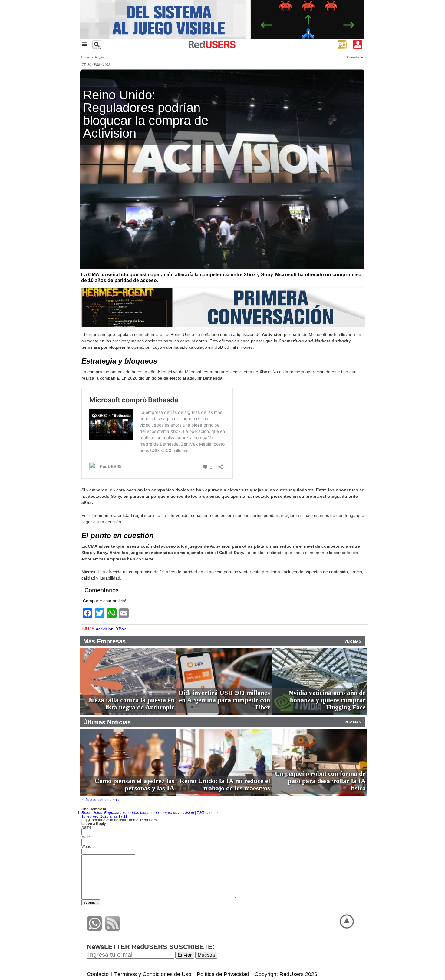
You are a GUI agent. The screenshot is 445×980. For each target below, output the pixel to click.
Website (88, 847)
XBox (121, 628)
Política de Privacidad (223, 974)
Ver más (352, 641)
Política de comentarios (99, 800)
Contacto (98, 974)
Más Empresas (104, 641)
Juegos (99, 57)
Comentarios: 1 (357, 57)
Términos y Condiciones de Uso (152, 974)
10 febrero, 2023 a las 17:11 (104, 816)
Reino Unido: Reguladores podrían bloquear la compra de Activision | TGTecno (146, 813)
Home (85, 57)
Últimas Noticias (107, 722)
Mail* (85, 837)
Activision (105, 628)
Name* (87, 827)
